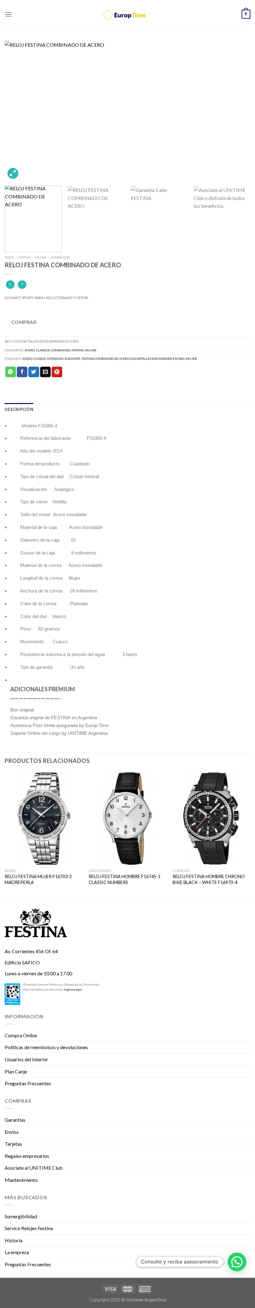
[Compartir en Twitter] (33, 372)
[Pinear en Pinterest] (57, 372)
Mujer (40, 257)
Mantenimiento (21, 1180)
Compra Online (21, 1035)
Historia (13, 1240)
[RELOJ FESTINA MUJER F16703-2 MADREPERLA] (43, 818)
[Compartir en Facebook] (22, 372)
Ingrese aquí (73, 989)
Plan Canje (16, 1071)
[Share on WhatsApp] (10, 372)
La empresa (17, 1252)
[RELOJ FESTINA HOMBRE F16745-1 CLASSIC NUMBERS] (127, 818)
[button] (237, 1262)
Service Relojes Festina (29, 1228)
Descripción (19, 409)
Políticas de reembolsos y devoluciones (46, 1047)
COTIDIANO (55, 358)
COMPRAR (23, 322)
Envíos (12, 1132)
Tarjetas (13, 1144)
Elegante (72, 358)
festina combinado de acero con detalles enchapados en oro (132, 358)
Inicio (9, 257)
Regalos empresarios (27, 1156)
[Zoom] (13, 173)
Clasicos (43, 350)
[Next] (237, 111)
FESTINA (24, 257)
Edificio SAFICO (22, 962)
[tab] (19, 409)
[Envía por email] (45, 372)
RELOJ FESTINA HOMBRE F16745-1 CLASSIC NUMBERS (124, 879)
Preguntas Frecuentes (28, 1083)
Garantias (15, 1120)
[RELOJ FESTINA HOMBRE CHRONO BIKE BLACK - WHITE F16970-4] (211, 818)
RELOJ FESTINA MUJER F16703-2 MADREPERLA (38, 879)
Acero (30, 350)
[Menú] (8, 14)
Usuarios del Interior (26, 1059)
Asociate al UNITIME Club (34, 1168)
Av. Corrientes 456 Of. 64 (31, 951)
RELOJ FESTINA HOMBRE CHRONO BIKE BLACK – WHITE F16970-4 (209, 879)
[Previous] (17, 111)
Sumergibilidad (21, 1216)
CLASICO (40, 358)
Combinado (60, 257)
